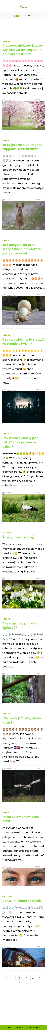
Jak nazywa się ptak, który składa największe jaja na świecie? (21, 249)
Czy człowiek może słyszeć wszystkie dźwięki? (23, 341)
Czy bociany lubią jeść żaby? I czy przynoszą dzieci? (20, 442)
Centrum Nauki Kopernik (22, 901)
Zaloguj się (11, 1003)
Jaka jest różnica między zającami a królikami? (22, 147)
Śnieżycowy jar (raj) (18, 537)
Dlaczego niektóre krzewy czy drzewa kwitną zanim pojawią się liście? (22, 49)
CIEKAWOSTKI (8, 41)
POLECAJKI (7, 533)
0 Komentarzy (11, 100)
